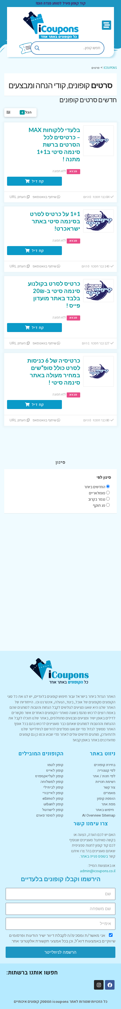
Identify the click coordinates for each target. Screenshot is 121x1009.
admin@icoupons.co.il (97, 870)
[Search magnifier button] (37, 48)
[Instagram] (99, 985)
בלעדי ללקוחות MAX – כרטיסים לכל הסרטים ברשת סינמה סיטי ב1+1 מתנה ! (54, 144)
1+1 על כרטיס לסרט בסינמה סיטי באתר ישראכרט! (55, 221)
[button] (106, 25)
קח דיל (37, 181)
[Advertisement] (60, 582)
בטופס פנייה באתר (94, 856)
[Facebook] (110, 985)
